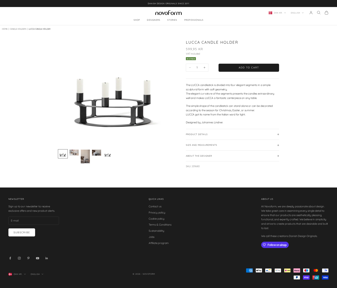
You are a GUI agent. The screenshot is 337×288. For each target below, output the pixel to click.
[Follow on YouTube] (37, 258)
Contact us (155, 206)
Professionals (194, 20)
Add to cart (249, 67)
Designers (153, 20)
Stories (172, 20)
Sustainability (156, 230)
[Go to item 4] (96, 152)
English (295, 13)
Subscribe (22, 232)
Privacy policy (157, 212)
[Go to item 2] (74, 152)
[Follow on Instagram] (19, 258)
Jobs (151, 237)
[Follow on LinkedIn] (46, 258)
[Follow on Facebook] (10, 258)
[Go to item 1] (63, 153)
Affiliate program (159, 243)
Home (4, 29)
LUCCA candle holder (40, 29)
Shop (137, 20)
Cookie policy (156, 218)
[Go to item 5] (108, 153)
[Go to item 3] (85, 156)
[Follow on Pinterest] (28, 258)
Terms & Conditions (160, 224)
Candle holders (17, 29)
